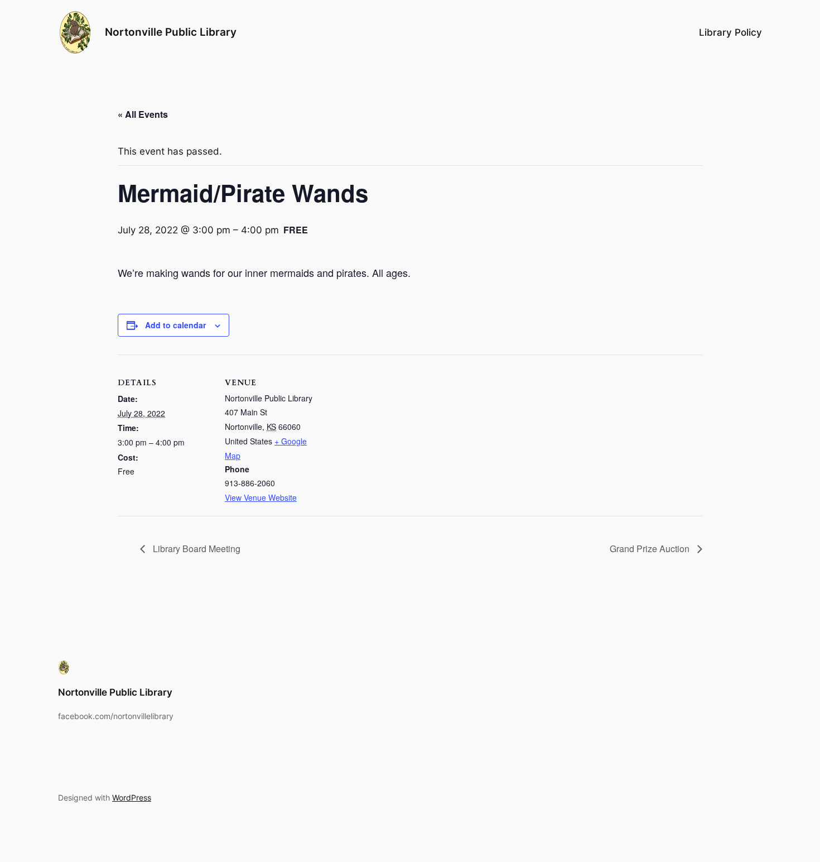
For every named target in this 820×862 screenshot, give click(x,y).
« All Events (143, 114)
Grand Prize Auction (651, 548)
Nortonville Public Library (171, 32)
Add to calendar (175, 325)
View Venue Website (261, 497)
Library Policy (730, 32)
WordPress (131, 797)
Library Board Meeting (195, 548)
